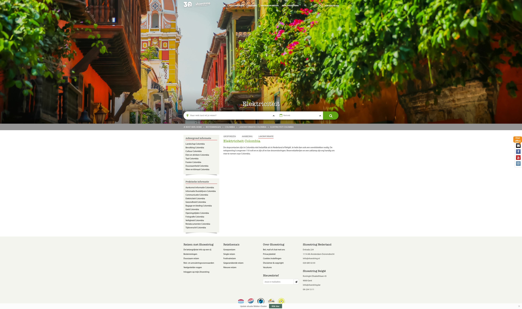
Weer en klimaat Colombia (197, 169)
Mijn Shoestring (290, 5)
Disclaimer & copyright (273, 262)
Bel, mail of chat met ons (274, 249)
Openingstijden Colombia (197, 213)
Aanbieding (247, 136)
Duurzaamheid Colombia (197, 165)
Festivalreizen (229, 258)
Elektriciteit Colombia (195, 198)
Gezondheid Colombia (196, 202)
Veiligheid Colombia (195, 220)
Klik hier (275, 306)
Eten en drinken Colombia (197, 154)
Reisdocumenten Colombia (198, 223)
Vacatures (267, 267)
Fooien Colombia (193, 162)
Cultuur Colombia (194, 151)
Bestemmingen (236, 5)
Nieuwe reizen (229, 267)
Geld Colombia (192, 209)
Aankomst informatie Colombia (200, 187)
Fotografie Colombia (195, 216)
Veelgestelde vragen (193, 267)
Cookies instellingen (272, 258)
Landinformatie (266, 136)
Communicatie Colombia (197, 194)
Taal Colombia (192, 158)
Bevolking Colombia (195, 147)
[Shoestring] (201, 6)
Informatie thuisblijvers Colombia (201, 191)
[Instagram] (518, 163)
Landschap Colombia (195, 143)
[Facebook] (518, 151)
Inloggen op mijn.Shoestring (196, 271)
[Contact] (518, 145)
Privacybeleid (269, 254)
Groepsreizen (229, 136)
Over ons (252, 5)
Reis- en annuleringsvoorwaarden (199, 262)
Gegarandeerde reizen (233, 262)
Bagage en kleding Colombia (199, 205)
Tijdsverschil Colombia (196, 227)
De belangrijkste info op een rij (197, 249)
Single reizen (229, 254)
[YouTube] (518, 157)
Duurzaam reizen (270, 5)
